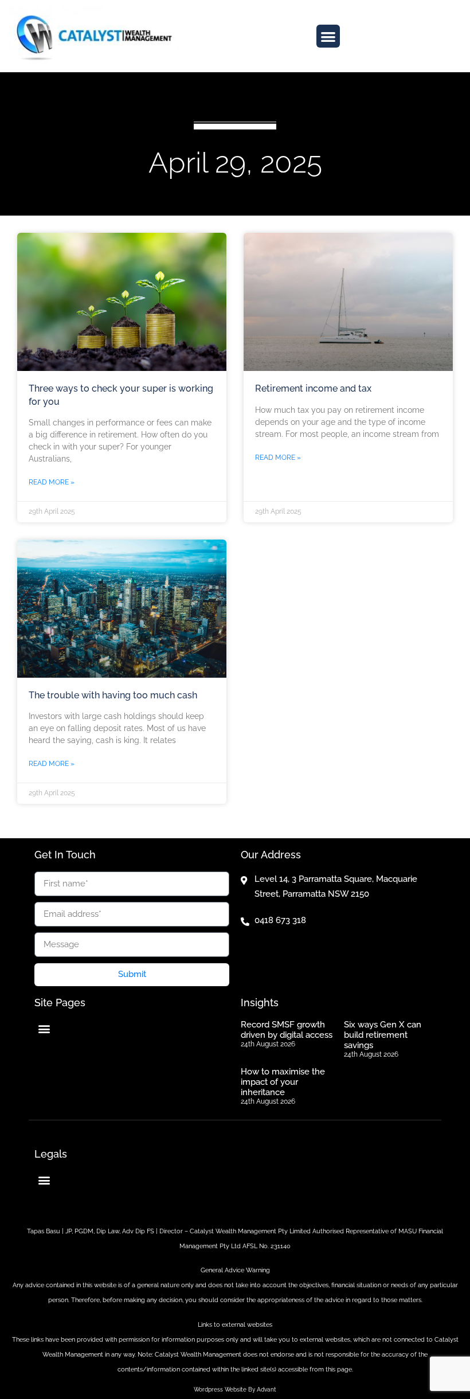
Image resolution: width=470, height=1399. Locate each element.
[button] (328, 36)
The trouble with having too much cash (113, 695)
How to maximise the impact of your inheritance (283, 1081)
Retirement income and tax (313, 388)
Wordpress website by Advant (235, 1389)
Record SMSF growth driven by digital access (286, 1029)
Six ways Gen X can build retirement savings (382, 1034)
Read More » (52, 482)
